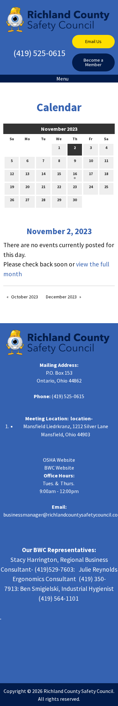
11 (106, 160)
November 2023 (59, 129)
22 (59, 186)
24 (91, 186)
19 (12, 186)
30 (75, 199)
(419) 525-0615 (39, 53)
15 (59, 173)
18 (106, 173)
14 (43, 173)
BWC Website (59, 467)
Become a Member (93, 62)
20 (27, 186)
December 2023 (61, 297)
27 (27, 199)
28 (43, 199)
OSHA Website (59, 460)
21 (43, 186)
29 (59, 199)
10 (91, 160)
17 (91, 173)
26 (12, 199)
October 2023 (24, 297)
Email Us (93, 41)
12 (12, 173)
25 (106, 186)
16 (75, 173)
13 (27, 173)
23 (75, 186)
